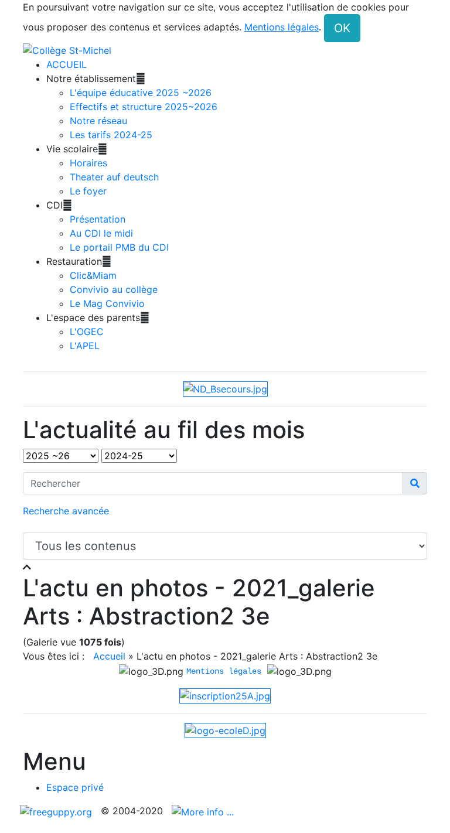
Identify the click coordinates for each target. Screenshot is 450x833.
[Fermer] (27, 567)
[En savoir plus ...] (204, 811)
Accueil (109, 656)
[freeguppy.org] (57, 811)
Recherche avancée (66, 511)
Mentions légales (223, 671)
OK (342, 28)
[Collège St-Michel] (67, 49)
